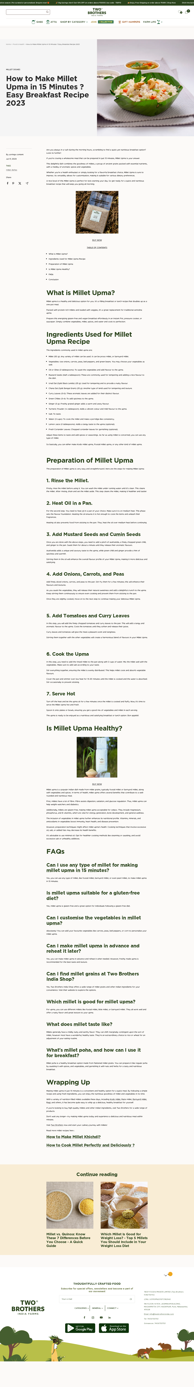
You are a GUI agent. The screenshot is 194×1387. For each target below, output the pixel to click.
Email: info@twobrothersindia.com (159, 1314)
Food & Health (18, 44)
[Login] (173, 12)
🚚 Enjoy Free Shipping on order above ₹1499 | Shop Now (142, 3)
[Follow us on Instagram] (93, 1317)
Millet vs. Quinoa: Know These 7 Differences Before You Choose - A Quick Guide (68, 1240)
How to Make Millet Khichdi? (73, 1137)
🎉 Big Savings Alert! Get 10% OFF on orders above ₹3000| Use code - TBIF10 (79, 3)
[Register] (130, 1299)
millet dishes (13, 69)
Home (8, 44)
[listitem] (7, 183)
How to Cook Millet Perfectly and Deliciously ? (90, 1145)
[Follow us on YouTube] (101, 1317)
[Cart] (186, 12)
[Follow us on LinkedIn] (109, 1317)
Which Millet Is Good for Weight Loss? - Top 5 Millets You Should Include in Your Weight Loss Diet (124, 1240)
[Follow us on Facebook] (84, 1317)
